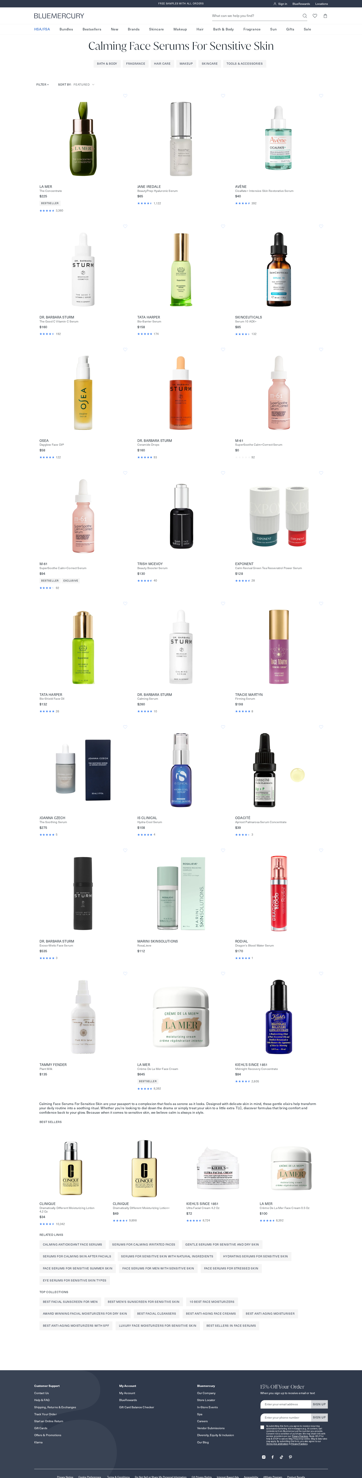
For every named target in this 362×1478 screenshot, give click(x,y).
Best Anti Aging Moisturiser (270, 1313)
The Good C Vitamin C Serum (59, 321)
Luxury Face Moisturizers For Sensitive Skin (157, 1326)
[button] (325, 15)
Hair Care (162, 64)
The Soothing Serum (53, 822)
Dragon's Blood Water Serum (254, 945)
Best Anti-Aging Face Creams (211, 1313)
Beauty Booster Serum (152, 568)
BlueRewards (301, 4)
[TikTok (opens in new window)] (281, 1456)
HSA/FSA (42, 29)
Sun (273, 29)
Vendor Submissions (211, 1428)
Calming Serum (147, 699)
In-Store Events (207, 1407)
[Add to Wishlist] (125, 95)
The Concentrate (51, 191)
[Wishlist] (315, 15)
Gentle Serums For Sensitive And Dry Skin (222, 1244)
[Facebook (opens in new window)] (272, 1456)
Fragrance (252, 29)
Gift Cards (40, 1428)
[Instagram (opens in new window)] (263, 1456)
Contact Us (41, 1393)
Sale (307, 29)
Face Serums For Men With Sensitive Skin (158, 1268)
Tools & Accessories (245, 64)
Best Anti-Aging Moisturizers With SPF (76, 1326)
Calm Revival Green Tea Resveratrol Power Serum (268, 568)
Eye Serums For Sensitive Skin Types (75, 1280)
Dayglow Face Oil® (52, 445)
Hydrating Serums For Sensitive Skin (255, 1256)
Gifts (290, 29)
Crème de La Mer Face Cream (157, 1069)
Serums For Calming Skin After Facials (77, 1256)
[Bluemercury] (59, 15)
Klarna (38, 1442)
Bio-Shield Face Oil (52, 699)
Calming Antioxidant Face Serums (72, 1244)
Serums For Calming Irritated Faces (143, 1244)
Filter (42, 84)
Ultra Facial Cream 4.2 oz (203, 1208)
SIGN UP (319, 1404)
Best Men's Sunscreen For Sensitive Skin (144, 1302)
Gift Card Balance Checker (136, 1407)
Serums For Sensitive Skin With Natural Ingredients (167, 1256)
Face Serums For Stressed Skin (231, 1268)
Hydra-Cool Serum (149, 822)
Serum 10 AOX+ (246, 321)
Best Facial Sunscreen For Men (70, 1302)
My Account (127, 1393)
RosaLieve (144, 945)
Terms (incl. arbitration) (277, 1443)
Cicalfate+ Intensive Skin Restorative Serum (264, 191)
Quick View (83, 139)
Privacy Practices (300, 1436)
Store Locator (206, 1400)
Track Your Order (45, 1414)
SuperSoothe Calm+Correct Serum (258, 445)
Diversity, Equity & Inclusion (215, 1435)
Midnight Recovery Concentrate (256, 1069)
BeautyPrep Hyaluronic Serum (157, 191)
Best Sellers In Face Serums (231, 1326)
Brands (134, 29)
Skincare (156, 29)
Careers (202, 1421)
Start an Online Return (48, 1421)
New (114, 29)
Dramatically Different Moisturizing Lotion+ (141, 1208)
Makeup (180, 29)
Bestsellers (92, 29)
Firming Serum (245, 699)
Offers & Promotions (47, 1435)
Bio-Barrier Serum (149, 321)
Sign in (282, 4)
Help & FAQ (41, 1400)
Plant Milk (46, 1069)
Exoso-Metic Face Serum (56, 945)
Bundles (66, 29)
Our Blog (203, 1442)
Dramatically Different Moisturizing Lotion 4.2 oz (67, 1209)
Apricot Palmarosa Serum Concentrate (261, 822)
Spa (199, 1414)
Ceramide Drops (148, 445)
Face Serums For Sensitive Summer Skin (78, 1268)
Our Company (206, 1393)
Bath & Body (223, 29)
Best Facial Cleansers (156, 1313)
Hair (200, 29)
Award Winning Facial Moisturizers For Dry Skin (85, 1313)
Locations (321, 4)
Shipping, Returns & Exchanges (55, 1407)
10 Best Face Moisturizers (212, 1302)
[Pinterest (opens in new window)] (290, 1456)
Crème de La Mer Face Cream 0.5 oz (285, 1208)
